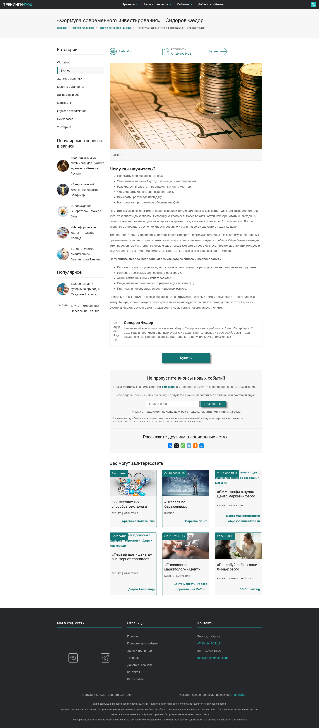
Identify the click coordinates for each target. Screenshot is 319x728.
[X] (176, 445)
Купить (214, 51)
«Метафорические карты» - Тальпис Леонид (83, 232)
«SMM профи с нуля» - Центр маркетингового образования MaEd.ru (236, 494)
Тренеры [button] (129, 4)
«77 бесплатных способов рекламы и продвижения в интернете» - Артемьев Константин (131, 504)
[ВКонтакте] (170, 445)
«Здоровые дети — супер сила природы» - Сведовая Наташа (86, 289)
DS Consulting (249, 589)
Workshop (63, 62)
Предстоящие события (143, 643)
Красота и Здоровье (71, 87)
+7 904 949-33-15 (209, 643)
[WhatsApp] (183, 445)
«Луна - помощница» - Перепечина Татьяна (86, 308)
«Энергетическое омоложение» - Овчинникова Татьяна (86, 254)
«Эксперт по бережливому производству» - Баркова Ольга (178, 504)
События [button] (183, 4)
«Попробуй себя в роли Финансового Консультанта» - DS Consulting (237, 567)
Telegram (168, 387)
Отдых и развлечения (71, 111)
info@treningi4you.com (212, 658)
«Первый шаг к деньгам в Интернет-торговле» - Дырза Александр (132, 556)
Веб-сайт (125, 51)
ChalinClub (237, 695)
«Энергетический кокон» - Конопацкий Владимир (85, 189)
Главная (133, 636)
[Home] (17, 4)
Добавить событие (211, 4)
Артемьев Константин (138, 521)
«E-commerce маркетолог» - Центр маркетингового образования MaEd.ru (182, 567)
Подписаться (213, 404)
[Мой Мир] (201, 445)
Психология (65, 119)
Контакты (133, 672)
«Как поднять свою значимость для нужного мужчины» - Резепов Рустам (87, 165)
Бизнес (117, 155)
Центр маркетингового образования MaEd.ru (243, 518)
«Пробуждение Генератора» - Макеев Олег (86, 211)
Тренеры (133, 658)
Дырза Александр (141, 589)
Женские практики (69, 79)
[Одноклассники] (195, 445)
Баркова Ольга (196, 521)
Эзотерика (64, 127)
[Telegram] (189, 445)
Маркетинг (64, 103)
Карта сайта (135, 679)
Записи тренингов (139, 651)
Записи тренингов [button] (155, 4)
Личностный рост (69, 95)
